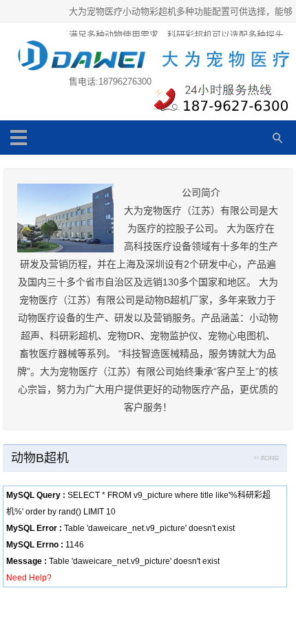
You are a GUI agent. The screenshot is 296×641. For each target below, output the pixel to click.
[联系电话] (218, 101)
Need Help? (29, 578)
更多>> (266, 460)
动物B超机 (40, 458)
